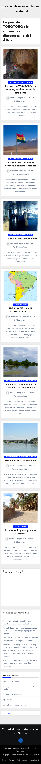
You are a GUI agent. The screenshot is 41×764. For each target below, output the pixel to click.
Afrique (24, 760)
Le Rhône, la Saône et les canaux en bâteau (20, 380)
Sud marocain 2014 (20, 526)
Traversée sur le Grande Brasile (20, 235)
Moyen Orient (34, 760)
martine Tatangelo (16, 98)
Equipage (5, 755)
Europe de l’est (14, 760)
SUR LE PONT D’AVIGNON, (20, 461)
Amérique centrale (18, 755)
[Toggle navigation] (2, 8)
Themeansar (20, 751)
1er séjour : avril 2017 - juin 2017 (20, 82)
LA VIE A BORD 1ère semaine (20, 239)
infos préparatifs (20, 304)
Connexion (6, 713)
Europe (4, 760)
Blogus (31, 748)
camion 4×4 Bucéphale (11, 682)
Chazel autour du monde (11, 694)
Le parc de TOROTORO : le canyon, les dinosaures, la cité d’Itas (20, 89)
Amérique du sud (32, 755)
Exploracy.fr (7, 700)
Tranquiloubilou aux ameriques (14, 705)
